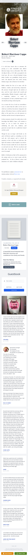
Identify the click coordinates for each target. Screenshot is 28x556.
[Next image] (25, 305)
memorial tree (18, 172)
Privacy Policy (10, 550)
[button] (14, 305)
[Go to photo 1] (13, 313)
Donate (14, 193)
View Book (6, 247)
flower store (17, 174)
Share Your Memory (8, 267)
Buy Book (14, 247)
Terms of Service (18, 550)
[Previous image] (3, 305)
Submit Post (14, 290)
